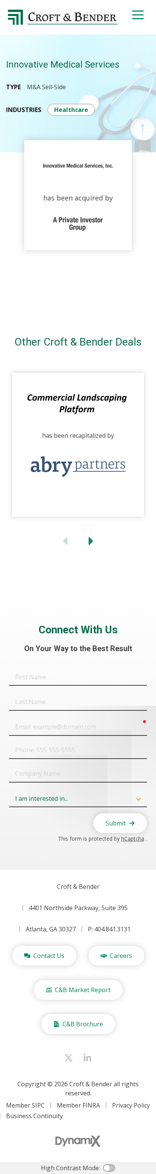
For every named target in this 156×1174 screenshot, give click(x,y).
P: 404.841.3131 (109, 929)
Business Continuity (34, 1116)
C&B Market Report (83, 990)
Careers (121, 956)
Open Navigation (138, 15)
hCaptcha (132, 838)
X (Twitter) (68, 1057)
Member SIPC (25, 1105)
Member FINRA (78, 1105)
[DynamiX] (78, 1141)
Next (90, 541)
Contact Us (48, 956)
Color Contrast (109, 1168)
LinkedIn (87, 1057)
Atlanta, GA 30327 (51, 929)
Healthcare (71, 110)
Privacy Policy (131, 1105)
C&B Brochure (82, 1024)
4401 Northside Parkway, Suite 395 (78, 908)
